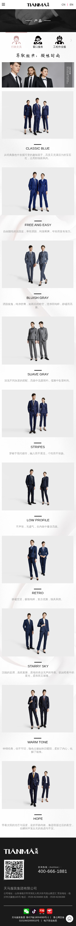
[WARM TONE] (37, 708)
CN (63, 4)
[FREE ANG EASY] (38, 191)
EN (71, 4)
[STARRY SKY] (38, 632)
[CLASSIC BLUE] (37, 115)
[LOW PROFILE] (38, 486)
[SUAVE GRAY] (38, 340)
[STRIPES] (37, 413)
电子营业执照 (50, 920)
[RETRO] (37, 559)
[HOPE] (38, 785)
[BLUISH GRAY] (37, 264)
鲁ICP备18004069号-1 (37, 917)
